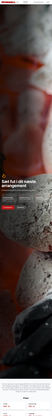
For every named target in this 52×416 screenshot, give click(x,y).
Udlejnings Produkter (25, 2)
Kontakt (48, 2)
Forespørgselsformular (38, 2)
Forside (17, 2)
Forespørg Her (8, 207)
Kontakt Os (21, 207)
